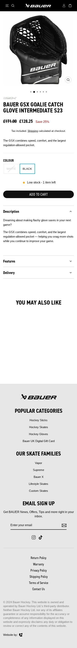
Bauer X (39, 476)
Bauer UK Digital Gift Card (39, 441)
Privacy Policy (38, 570)
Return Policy (38, 558)
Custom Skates (38, 490)
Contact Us (38, 589)
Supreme (38, 469)
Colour (8, 160)
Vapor (38, 463)
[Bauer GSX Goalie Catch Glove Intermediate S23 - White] (14, 371)
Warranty (38, 564)
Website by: (10, 635)
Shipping (33, 131)
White (11, 168)
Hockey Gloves (38, 434)
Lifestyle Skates (38, 483)
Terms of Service (38, 583)
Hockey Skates (38, 427)
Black (27, 168)
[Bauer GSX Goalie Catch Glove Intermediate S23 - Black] (18, 371)
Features (9, 261)
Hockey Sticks (38, 420)
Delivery (9, 272)
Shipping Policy (39, 576)
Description (11, 211)
